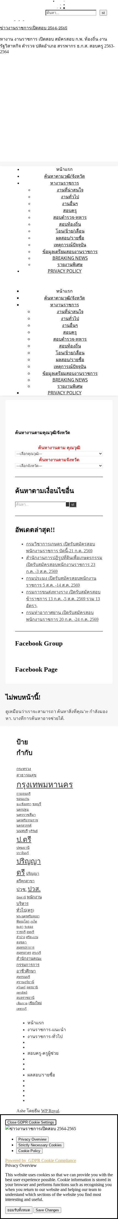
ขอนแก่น (22, 799)
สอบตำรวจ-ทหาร (70, 217)
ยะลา (19, 926)
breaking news (70, 258)
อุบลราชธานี (25, 998)
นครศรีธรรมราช (27, 820)
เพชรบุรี (21, 1008)
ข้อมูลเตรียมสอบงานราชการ (70, 251)
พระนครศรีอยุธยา (28, 916)
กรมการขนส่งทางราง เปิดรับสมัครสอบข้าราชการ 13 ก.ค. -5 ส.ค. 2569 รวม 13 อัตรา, (63, 599)
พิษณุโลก (22, 921)
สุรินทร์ (21, 987)
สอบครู (70, 210)
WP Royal (50, 1110)
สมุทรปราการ (25, 947)
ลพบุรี (30, 932)
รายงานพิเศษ (70, 264)
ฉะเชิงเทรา (23, 804)
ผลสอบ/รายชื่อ (70, 238)
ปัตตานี (21, 897)
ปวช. (21, 889)
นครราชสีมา (26, 815)
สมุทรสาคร (23, 952)
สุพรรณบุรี (23, 976)
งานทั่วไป (70, 197)
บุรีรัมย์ (33, 831)
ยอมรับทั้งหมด (18, 1210)
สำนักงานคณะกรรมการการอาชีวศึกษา (29, 964)
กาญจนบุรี (23, 793)
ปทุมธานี (22, 848)
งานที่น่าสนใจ (70, 190)
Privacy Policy (65, 271)
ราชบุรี (21, 932)
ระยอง (28, 926)
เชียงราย (21, 1003)
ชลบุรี (36, 804)
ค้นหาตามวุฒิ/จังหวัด (64, 176)
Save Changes (47, 1210)
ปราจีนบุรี (22, 853)
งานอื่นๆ (70, 203)
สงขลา (21, 942)
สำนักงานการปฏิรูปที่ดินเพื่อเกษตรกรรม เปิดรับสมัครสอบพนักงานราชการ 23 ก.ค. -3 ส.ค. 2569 (64, 564)
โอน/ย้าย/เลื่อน (70, 231)
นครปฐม (22, 809)
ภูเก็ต (33, 921)
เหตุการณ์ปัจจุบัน (70, 245)
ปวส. (34, 889)
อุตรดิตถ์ (21, 992)
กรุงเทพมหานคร (44, 784)
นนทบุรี (22, 831)
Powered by (40, 1160)
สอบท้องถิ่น (70, 224)
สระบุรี (36, 952)
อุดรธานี (32, 987)
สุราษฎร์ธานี (25, 982)
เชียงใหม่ (35, 1003)
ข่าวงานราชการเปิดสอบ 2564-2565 (33, 28)
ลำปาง (20, 937)
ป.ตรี (23, 840)
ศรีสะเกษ (32, 937)
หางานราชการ (64, 183)
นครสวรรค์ (24, 825)
